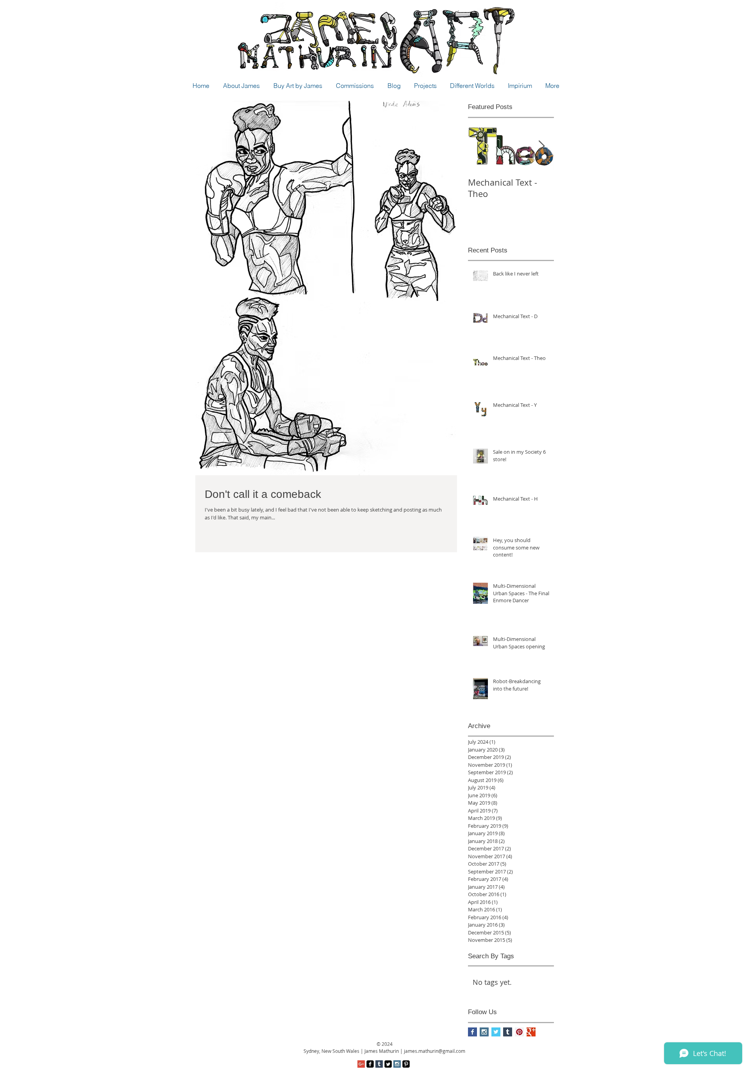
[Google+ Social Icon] (361, 1064)
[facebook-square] (370, 1064)
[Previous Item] (480, 146)
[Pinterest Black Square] (406, 1064)
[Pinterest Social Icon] (519, 1031)
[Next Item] (541, 146)
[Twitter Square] (388, 1064)
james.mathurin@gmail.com (434, 1051)
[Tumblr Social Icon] (507, 1031)
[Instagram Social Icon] (484, 1031)
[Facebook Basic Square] (472, 1031)
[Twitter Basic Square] (495, 1031)
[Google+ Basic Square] (531, 1031)
